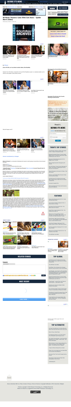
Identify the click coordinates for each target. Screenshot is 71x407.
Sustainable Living (35, 3)
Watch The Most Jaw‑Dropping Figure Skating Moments (9, 233)
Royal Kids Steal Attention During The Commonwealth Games (9, 91)
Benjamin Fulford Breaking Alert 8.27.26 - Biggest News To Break (57, 160)
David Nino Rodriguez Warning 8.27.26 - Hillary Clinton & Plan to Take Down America (57, 224)
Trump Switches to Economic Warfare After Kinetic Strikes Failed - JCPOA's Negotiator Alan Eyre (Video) (57, 298)
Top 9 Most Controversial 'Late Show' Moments (37, 91)
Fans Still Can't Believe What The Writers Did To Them (52, 250)
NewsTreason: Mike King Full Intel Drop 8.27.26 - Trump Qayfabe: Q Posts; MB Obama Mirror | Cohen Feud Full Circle (58, 219)
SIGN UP (52, 130)
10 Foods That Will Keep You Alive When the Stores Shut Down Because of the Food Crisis (58, 329)
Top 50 (51, 3)
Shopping (60, 3)
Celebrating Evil (52, 361)
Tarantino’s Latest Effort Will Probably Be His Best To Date (57, 83)
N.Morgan (6, 65)
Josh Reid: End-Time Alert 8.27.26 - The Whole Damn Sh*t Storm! (57, 207)
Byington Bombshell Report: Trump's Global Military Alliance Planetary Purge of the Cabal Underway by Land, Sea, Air (58, 155)
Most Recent (55, 3)
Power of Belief (28, 3)
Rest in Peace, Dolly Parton (54, 332)
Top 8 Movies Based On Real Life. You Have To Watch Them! (23, 91)
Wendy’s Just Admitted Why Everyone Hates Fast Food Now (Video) (57, 175)
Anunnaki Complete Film (54, 183)
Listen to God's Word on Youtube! (58, 33)
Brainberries (5, 152)
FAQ (21, 383)
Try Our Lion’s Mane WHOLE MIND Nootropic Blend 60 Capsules (16, 178)
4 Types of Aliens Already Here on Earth (56, 347)
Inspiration (41, 3)
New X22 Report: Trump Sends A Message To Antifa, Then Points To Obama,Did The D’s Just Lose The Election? (58, 167)
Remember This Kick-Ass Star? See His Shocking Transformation (56, 97)
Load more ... (24, 299)
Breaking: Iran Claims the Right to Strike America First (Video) (57, 286)
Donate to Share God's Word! (58, 36)
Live (45, 3)
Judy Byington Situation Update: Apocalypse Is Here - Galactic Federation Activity (57, 151)
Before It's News (14, 1)
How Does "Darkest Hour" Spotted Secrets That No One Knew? (23, 149)
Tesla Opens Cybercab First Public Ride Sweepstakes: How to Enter (57, 358)
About (8, 383)
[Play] (58, 23)
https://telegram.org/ (63, 113)
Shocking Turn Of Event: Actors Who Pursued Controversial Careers (58, 56)
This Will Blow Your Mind (54, 234)
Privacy (29, 383)
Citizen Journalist (29, 168)
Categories (65, 3)
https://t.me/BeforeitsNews (54, 117)
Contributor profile (13, 14)
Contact (25, 383)
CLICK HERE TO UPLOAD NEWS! (63, 14)
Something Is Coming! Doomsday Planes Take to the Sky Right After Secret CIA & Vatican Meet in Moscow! (58, 293)
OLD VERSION (63, 8)
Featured (9, 3)
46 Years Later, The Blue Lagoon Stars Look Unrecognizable (56, 319)
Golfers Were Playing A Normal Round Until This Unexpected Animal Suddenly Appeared (9, 247)
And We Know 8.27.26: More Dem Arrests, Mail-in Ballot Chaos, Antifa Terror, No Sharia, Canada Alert (58, 179)
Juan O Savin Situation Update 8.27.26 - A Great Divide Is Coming (57, 203)
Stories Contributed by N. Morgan (11, 156)
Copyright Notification (46, 383)
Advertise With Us (15, 383)
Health (17, 3)
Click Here (13, 168)
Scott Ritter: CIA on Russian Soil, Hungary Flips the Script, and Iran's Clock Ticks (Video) (58, 268)
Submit (58, 140)
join (8, 164)
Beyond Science (22, 3)
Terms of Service (36, 383)
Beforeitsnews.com (12, 7)
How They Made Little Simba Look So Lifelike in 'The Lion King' (23, 234)
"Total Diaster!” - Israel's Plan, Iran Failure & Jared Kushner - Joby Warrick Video (57, 282)
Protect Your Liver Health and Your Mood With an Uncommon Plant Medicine (58, 351)
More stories (19, 14)
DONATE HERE (52, 8)
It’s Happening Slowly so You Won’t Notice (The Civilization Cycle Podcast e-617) (57, 335)
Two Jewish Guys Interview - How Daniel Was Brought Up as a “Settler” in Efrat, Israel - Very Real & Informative (58, 339)
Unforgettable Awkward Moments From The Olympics (38, 233)
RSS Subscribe (55, 383)
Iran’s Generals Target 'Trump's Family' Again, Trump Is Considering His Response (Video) (58, 289)
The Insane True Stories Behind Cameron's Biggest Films (57, 70)
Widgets (62, 383)
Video (48, 3)
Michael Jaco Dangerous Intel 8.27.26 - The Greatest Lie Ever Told (57, 231)
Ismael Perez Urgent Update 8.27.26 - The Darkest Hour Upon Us (57, 211)
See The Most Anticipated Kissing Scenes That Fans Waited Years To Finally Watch (9, 149)
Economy (13, 3)
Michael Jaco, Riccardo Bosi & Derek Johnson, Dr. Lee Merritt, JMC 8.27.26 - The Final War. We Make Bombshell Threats (57, 214)
